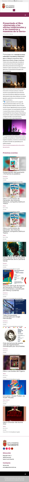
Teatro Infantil (6, 400)
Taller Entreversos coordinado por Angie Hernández (11, 316)
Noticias (11, 34)
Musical (5, 263)
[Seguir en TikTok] (9, 448)
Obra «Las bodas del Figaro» (14, 371)
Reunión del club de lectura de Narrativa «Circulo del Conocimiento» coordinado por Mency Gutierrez (14, 288)
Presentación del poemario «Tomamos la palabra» (13, 173)
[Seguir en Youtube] (12, 448)
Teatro (4, 205)
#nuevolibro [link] (22, 145)
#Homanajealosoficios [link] (13, 145)
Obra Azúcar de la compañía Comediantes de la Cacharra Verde (14, 259)
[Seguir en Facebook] (4, 448)
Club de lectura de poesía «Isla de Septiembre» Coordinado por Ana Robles (14, 344)
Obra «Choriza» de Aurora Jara (13, 423)
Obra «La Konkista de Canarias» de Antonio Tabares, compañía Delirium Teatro (14, 201)
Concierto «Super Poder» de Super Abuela (14, 396)
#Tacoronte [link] (5, 145)
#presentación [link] (6, 147)
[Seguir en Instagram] (7, 448)
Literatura (5, 176)
